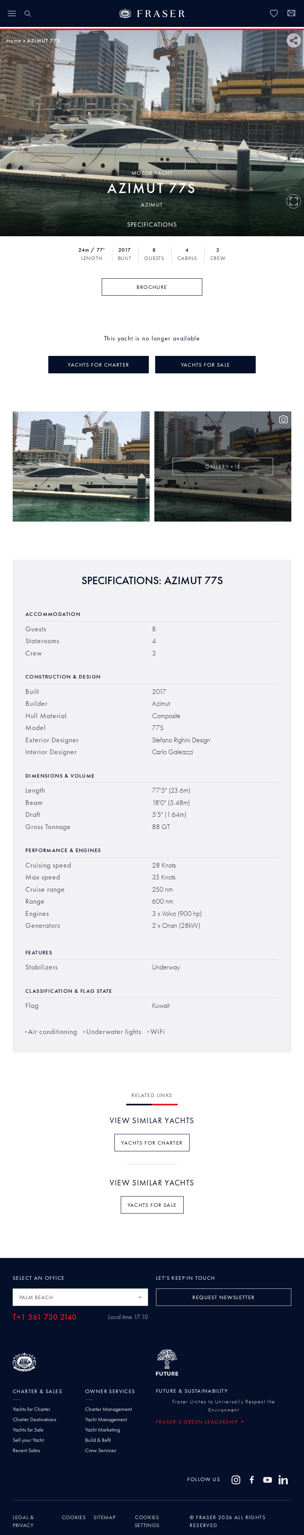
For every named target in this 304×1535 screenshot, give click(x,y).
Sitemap (104, 1517)
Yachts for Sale (28, 1429)
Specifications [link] (152, 224)
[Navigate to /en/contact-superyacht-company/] (291, 14)
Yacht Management (106, 1419)
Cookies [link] (74, 1517)
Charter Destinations (34, 1419)
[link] (274, 13)
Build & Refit (98, 1440)
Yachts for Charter (31, 1409)
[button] (13, 40)
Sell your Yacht (28, 1440)
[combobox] (80, 1297)
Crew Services (100, 1450)
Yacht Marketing (102, 1429)
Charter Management (108, 1409)
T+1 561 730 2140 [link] (45, 1317)
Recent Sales (26, 1450)
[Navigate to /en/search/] (28, 13)
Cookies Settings (147, 1521)
